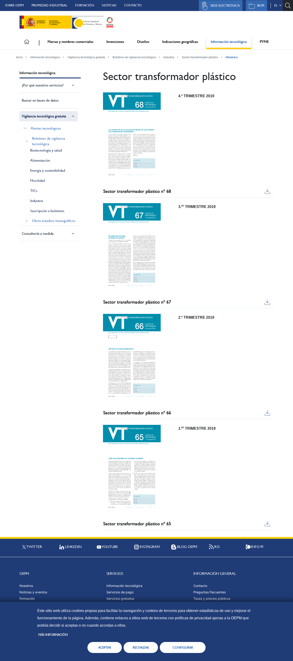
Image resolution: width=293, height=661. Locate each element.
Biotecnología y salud (46, 150)
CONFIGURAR (183, 647)
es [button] (276, 5)
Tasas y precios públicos (211, 598)
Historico (232, 57)
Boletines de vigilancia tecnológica (134, 57)
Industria (168, 57)
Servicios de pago (119, 592)
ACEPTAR (104, 647)
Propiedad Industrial (49, 5)
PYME (264, 41)
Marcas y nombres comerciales (70, 41)
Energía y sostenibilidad (47, 170)
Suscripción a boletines (47, 211)
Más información (53, 634)
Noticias (109, 5)
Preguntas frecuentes (209, 592)
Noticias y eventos (33, 592)
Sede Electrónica (225, 5)
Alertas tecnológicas (46, 128)
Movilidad (37, 180)
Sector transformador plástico (200, 57)
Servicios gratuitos (120, 598)
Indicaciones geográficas (180, 41)
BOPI (260, 5)
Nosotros (26, 586)
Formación (84, 5)
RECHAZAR (141, 647)
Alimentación (40, 160)
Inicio (19, 57)
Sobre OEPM (14, 5)
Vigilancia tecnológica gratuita (86, 57)
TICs (33, 190)
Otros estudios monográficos (53, 220)
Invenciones (115, 41)
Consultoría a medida (38, 233)
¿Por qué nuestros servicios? (42, 85)
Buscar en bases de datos (40, 100)
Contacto (133, 5)
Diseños (143, 41)
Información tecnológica (229, 41)
